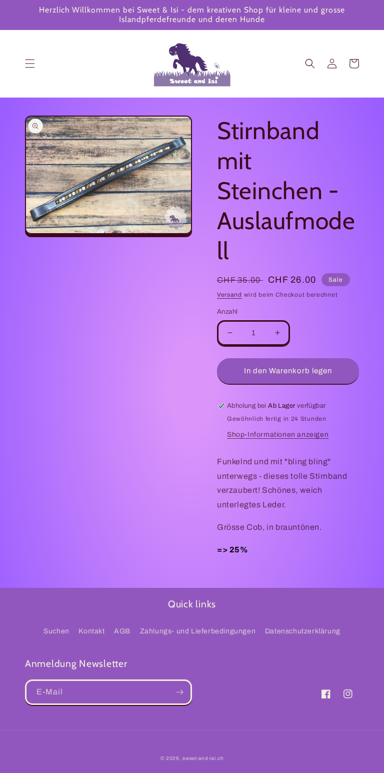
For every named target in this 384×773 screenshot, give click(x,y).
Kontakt (91, 631)
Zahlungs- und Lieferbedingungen (198, 631)
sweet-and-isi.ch (203, 758)
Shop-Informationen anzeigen (277, 434)
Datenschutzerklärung (302, 631)
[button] (30, 64)
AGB (122, 631)
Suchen (57, 631)
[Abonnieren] (179, 692)
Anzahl (227, 311)
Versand (229, 294)
